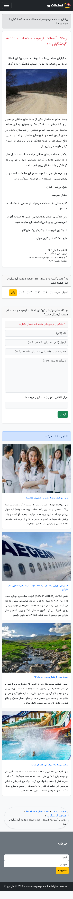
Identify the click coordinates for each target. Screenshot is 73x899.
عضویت (62, 870)
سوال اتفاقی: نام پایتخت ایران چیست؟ (46, 397)
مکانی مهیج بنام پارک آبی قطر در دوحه (49, 765)
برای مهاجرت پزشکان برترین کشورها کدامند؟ (47, 498)
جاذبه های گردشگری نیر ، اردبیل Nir (51, 677)
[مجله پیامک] (58, 5)
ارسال (63, 414)
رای (13, 292)
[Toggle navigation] (7, 5)
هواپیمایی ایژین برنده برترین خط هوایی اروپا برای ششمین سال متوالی (38, 587)
